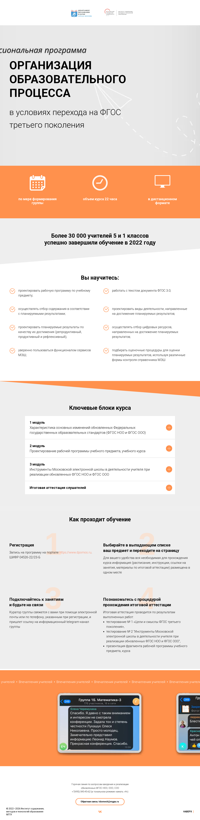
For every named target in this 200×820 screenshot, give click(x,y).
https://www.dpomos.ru (75, 552)
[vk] (100, 812)
